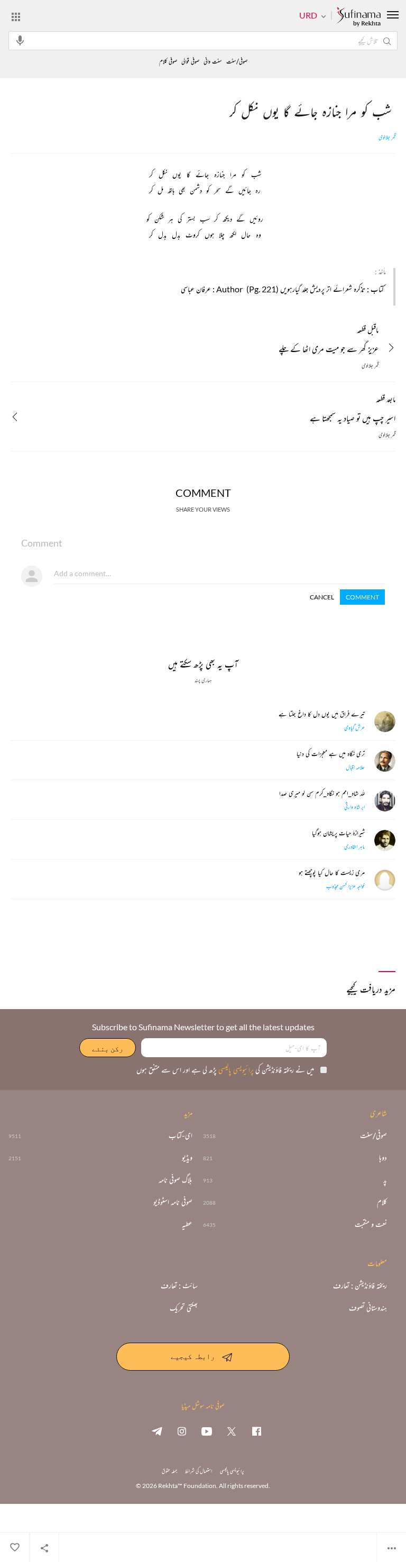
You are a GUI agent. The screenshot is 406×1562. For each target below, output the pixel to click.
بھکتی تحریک (184, 1308)
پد (385, 1180)
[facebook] (256, 1430)
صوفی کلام (168, 62)
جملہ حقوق (169, 1470)
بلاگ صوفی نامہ (175, 1180)
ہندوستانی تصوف (368, 1308)
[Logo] (358, 17)
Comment (362, 597)
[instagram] (181, 1430)
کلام (382, 1202)
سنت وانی (213, 62)
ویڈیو (187, 1157)
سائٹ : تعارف (179, 1285)
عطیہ (187, 1224)
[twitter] (231, 1430)
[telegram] (157, 1430)
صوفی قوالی (190, 62)
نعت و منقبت (371, 1224)
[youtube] (206, 1430)
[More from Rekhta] (15, 16)
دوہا (383, 1157)
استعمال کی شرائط (198, 1470)
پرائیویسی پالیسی (235, 1070)
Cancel (322, 597)
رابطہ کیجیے (193, 1356)
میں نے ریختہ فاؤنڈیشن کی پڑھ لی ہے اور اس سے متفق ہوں (225, 1070)
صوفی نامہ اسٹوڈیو (172, 1202)
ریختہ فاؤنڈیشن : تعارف (360, 1285)
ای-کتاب (180, 1135)
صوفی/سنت (236, 62)
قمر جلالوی (387, 137)
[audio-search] (20, 40)
